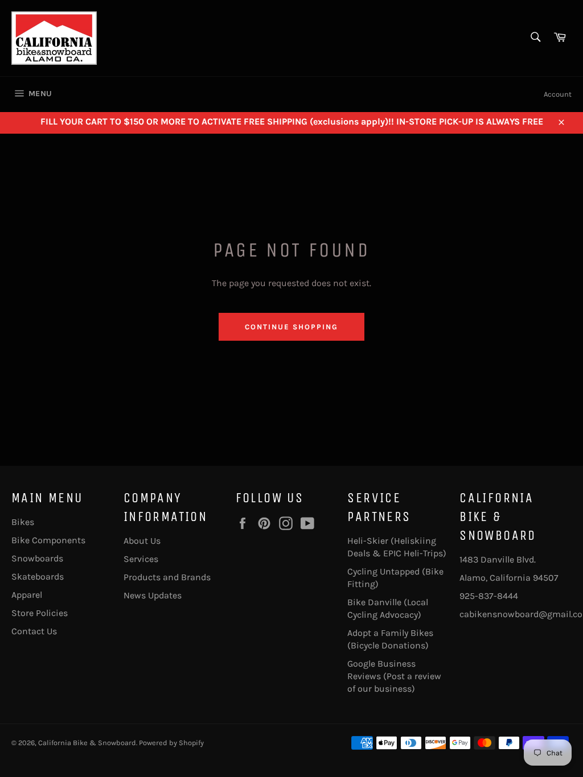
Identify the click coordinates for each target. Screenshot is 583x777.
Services (141, 558)
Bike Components (48, 540)
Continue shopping (291, 327)
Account (558, 94)
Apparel (26, 594)
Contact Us (34, 631)
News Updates (153, 595)
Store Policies (39, 612)
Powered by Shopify (171, 742)
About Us (142, 540)
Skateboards (37, 576)
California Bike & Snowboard (87, 742)
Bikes (22, 521)
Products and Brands (167, 577)
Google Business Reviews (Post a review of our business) (394, 676)
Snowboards (37, 558)
